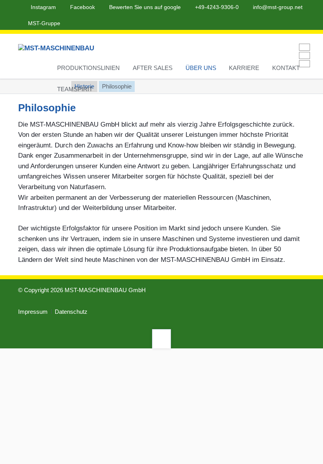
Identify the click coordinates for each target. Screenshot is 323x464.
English (304, 47)
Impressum (33, 312)
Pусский (304, 63)
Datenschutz (71, 312)
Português (304, 55)
